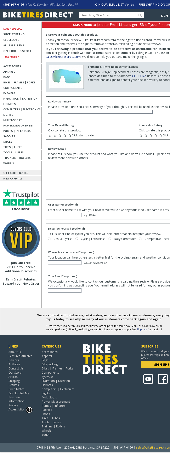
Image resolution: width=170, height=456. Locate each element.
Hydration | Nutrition (20, 98)
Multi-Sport (12, 120)
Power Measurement (18, 125)
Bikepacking (50, 364)
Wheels (8, 163)
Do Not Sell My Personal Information (18, 397)
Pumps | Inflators (17, 131)
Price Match (16, 389)
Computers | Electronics (22, 109)
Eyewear (9, 93)
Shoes (7, 141)
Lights (8, 115)
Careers (13, 360)
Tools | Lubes (13, 152)
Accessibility (16, 409)
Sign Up (129, 4)
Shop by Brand (13, 34)
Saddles (9, 136)
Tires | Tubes (12, 147)
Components (12, 88)
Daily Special (12, 28)
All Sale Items (13, 45)
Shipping (142, 329)
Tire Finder (11, 56)
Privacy (13, 405)
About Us (14, 352)
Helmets (9, 104)
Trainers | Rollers (17, 158)
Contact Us (15, 368)
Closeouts (11, 40)
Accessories (12, 66)
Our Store (15, 372)
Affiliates (14, 364)
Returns (13, 385)
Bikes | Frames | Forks (19, 82)
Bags (7, 77)
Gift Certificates (15, 173)
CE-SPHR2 (139, 76)
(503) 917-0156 (13, 4)
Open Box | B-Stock (17, 51)
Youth (46, 435)
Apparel (9, 71)
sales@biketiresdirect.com (63, 57)
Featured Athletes (20, 356)
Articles (13, 377)
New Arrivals (13, 178)
